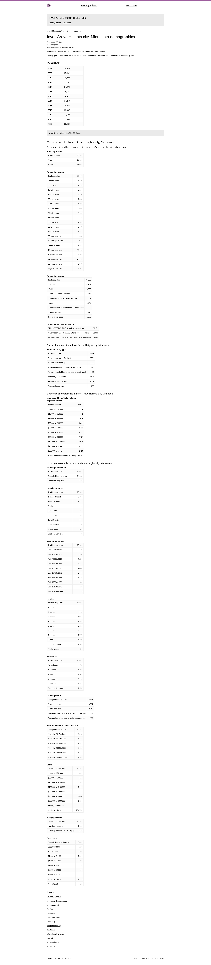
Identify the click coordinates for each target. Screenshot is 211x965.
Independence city (54, 926)
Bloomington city (53, 917)
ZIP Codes (131, 5)
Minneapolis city (53, 905)
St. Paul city (51, 909)
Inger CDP (51, 930)
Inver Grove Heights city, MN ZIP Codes (65, 133)
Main (49, 31)
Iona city (50, 938)
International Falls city (55, 934)
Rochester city (52, 913)
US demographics (54, 897)
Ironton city (51, 946)
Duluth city (51, 921)
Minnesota (56, 31)
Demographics (89, 5)
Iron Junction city (53, 942)
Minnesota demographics (57, 901)
